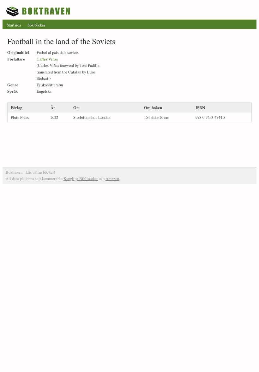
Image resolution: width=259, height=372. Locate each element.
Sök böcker (36, 25)
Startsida (14, 25)
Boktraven (38, 11)
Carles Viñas (47, 59)
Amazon (112, 178)
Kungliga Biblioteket (80, 178)
